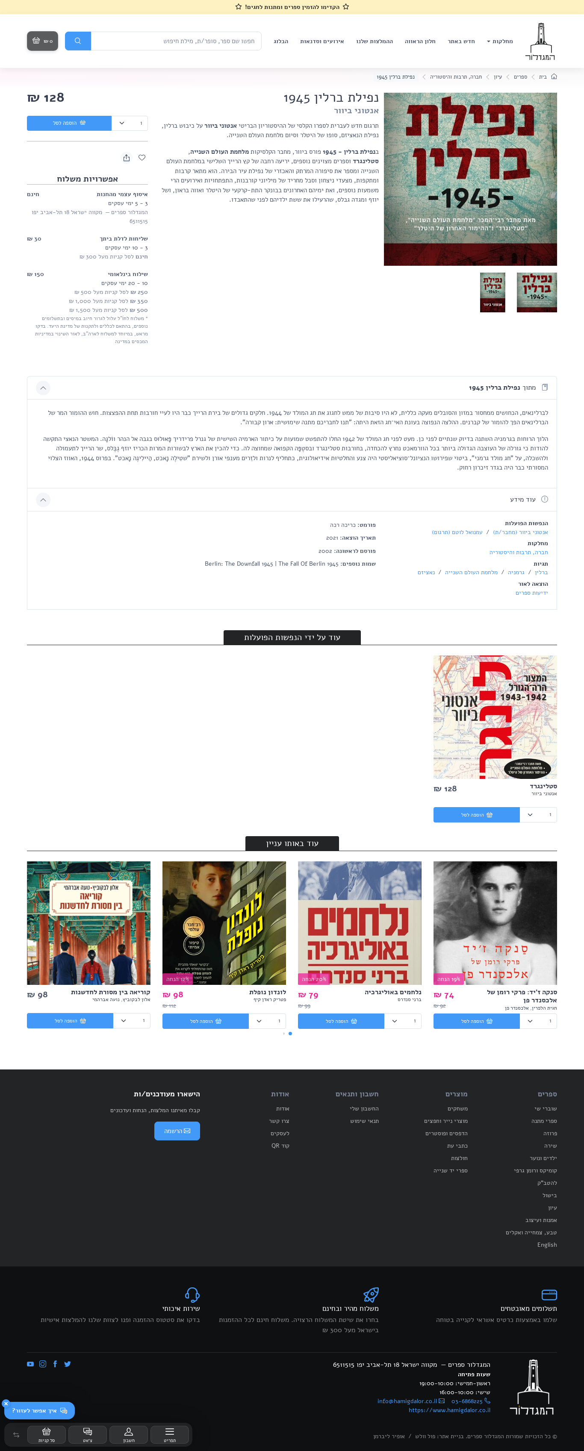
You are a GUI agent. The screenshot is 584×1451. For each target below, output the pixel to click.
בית (544, 77)
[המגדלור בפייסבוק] (55, 1364)
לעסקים (280, 1133)
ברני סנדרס (410, 999)
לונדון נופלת (267, 992)
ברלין (540, 572)
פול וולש (425, 1436)
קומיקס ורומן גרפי (535, 1170)
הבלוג (281, 41)
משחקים (458, 1108)
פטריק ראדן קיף (270, 999)
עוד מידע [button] (524, 499)
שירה (550, 1146)
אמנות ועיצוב (541, 1220)
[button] (16, 1435)
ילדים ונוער (543, 1158)
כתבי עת (457, 1146)
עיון (498, 77)
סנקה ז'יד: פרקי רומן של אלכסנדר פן (522, 996)
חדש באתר (461, 41)
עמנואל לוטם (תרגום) (457, 532)
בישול (550, 1195)
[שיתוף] (127, 158)
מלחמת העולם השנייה (470, 572)
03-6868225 (467, 1401)
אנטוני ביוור (356, 110)
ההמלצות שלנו (374, 41)
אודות (282, 1108)
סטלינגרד (543, 786)
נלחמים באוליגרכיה (393, 992)
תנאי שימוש (364, 1121)
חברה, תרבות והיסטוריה (456, 77)
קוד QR (280, 1146)
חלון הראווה (420, 41)
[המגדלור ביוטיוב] (30, 1364)
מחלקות (503, 41)
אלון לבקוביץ (136, 999)
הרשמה (173, 1131)
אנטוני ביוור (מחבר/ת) (519, 532)
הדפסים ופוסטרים (446, 1133)
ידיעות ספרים (532, 593)
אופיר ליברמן (389, 1436)
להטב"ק (547, 1183)
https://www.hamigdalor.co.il (449, 1410)
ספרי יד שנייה (451, 1170)
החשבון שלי (364, 1108)
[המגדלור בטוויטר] (67, 1364)
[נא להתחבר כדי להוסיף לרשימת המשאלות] (142, 158)
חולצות (459, 1158)
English (547, 1245)
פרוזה (550, 1133)
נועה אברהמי (106, 999)
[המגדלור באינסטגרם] (42, 1364)
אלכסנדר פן (517, 1008)
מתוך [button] (503, 387)
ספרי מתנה (544, 1121)
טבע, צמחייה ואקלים (531, 1232)
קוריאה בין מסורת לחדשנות (110, 992)
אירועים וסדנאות (322, 41)
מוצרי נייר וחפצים (446, 1121)
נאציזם (426, 572)
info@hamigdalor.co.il (407, 1401)
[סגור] (6, 1403)
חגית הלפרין (544, 1008)
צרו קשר (279, 1121)
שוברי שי (545, 1108)
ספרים (520, 77)
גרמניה (515, 572)
